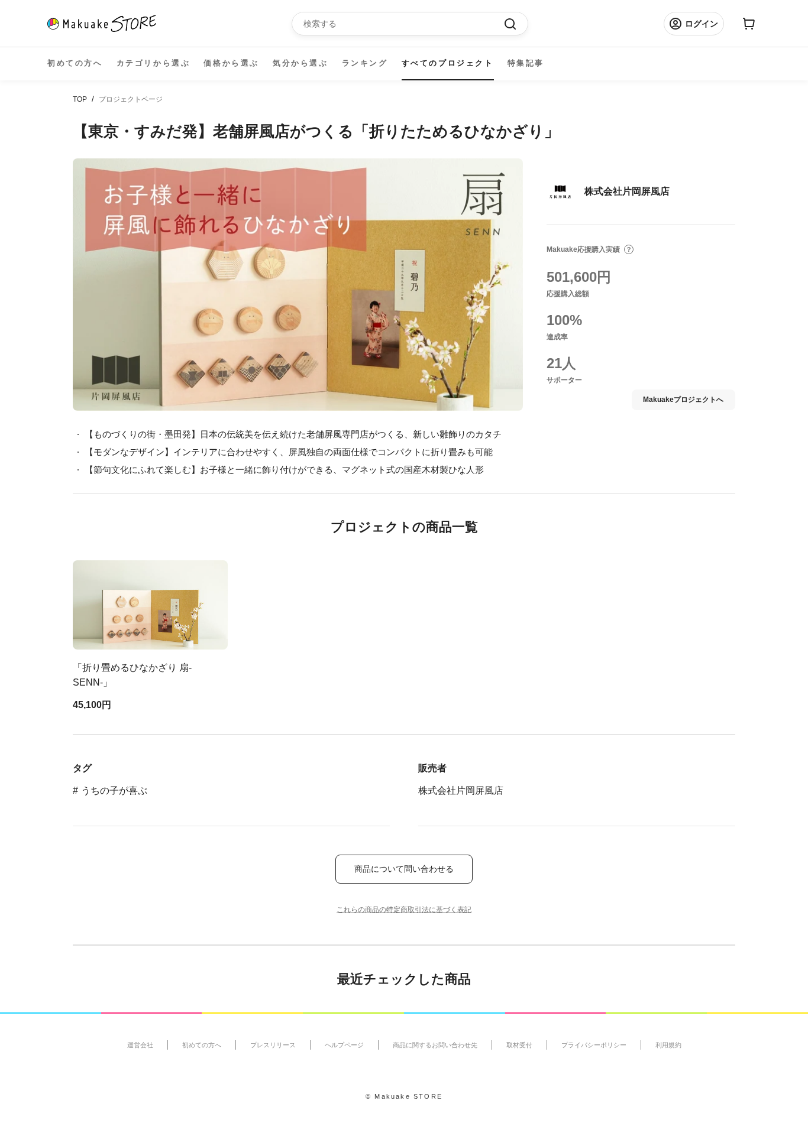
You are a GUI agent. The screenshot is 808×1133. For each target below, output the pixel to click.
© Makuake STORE (404, 1096)
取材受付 (519, 1044)
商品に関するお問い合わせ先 (435, 1044)
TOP (80, 99)
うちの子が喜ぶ (114, 790)
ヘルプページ (344, 1044)
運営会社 (140, 1044)
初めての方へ (75, 63)
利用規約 (668, 1044)
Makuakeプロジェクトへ (683, 399)
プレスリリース (273, 1044)
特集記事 (526, 63)
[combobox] (404, 23)
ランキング (365, 63)
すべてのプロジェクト (448, 63)
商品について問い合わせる (404, 869)
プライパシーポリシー (593, 1044)
